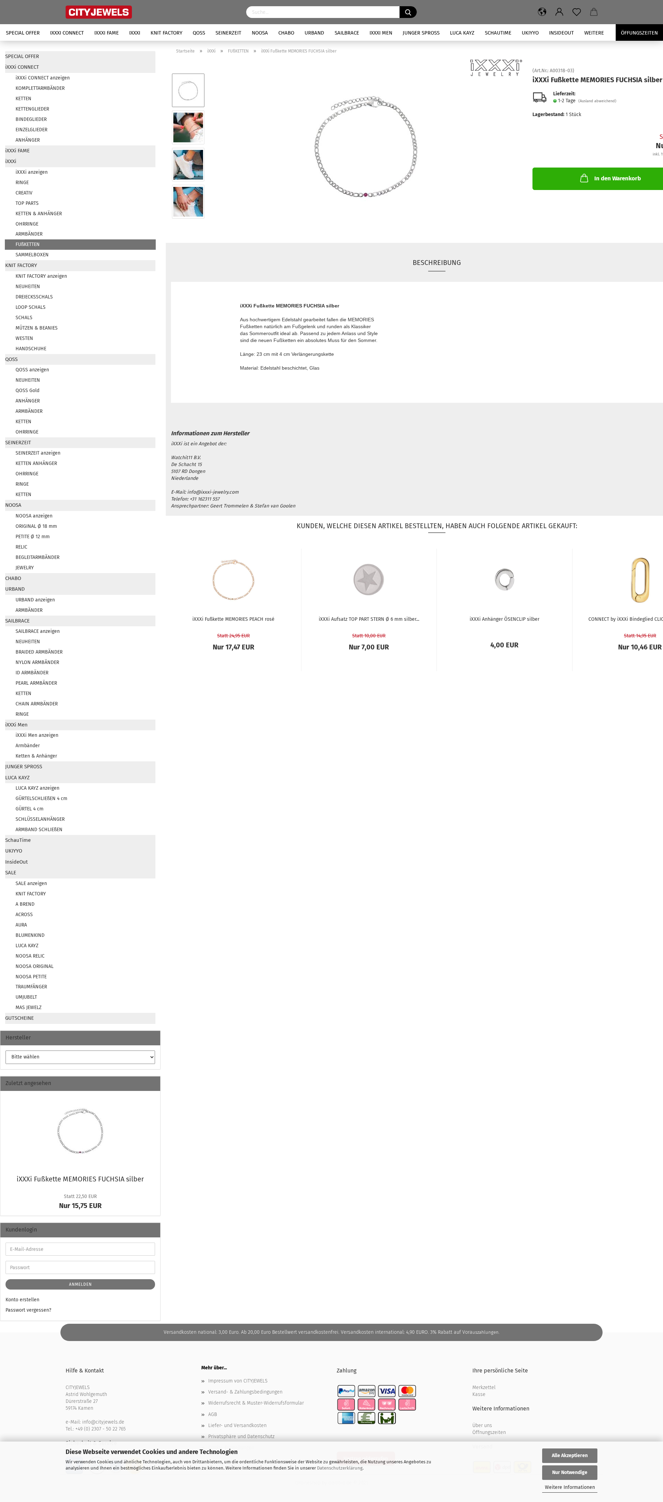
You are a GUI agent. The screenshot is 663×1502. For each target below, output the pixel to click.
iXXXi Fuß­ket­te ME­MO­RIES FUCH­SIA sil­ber (80, 1179)
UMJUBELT (26, 997)
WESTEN (24, 338)
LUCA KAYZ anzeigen (37, 788)
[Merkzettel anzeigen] (576, 12)
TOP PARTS (27, 203)
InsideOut (561, 33)
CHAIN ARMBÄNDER (37, 704)
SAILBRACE (347, 33)
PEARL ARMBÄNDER (36, 683)
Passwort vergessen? (28, 1310)
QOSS (199, 33)
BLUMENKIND (30, 935)
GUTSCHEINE (19, 1018)
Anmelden (80, 1284)
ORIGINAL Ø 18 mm (36, 526)
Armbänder (28, 746)
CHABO (286, 33)
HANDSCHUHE (31, 349)
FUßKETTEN (28, 244)
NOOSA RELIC (30, 956)
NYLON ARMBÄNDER (37, 662)
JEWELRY (25, 568)
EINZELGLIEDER (31, 130)
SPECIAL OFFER (23, 33)
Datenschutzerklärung (340, 1468)
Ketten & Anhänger (36, 756)
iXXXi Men (380, 33)
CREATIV (24, 193)
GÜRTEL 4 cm (30, 809)
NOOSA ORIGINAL (35, 966)
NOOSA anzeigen (34, 516)
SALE (10, 872)
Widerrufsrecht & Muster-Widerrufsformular (256, 1403)
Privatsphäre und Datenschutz (241, 1436)
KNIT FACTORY (166, 33)
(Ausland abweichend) (597, 101)
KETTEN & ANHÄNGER (39, 214)
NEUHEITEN (28, 286)
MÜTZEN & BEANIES (37, 328)
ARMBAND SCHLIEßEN (39, 830)
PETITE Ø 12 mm (33, 537)
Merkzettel (484, 1387)
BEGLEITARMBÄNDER (37, 557)
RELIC (21, 547)
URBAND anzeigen (35, 600)
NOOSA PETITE (31, 977)
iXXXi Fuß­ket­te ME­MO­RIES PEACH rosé (233, 619)
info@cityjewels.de (103, 1422)
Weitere (594, 33)
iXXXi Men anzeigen (37, 735)
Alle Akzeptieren (570, 1455)
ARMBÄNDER (29, 234)
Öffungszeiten (639, 33)
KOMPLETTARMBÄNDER (40, 88)
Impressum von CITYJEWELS (238, 1381)
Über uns (482, 1425)
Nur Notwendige (569, 1472)
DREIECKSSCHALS (34, 297)
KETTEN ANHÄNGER (36, 463)
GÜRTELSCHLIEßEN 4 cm (41, 798)
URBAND (314, 33)
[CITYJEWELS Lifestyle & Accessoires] (151, 12)
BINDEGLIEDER (31, 119)
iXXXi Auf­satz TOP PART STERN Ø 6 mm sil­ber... (369, 619)
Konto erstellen (22, 1300)
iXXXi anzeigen (32, 172)
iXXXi (134, 33)
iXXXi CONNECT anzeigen (43, 78)
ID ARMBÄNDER (32, 673)
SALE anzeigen (31, 883)
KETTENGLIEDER (32, 109)
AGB (212, 1414)
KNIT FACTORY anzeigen (41, 276)
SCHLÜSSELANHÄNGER (40, 819)
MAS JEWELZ (28, 1007)
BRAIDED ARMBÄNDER (39, 652)
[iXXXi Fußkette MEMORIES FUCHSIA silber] (366, 146)
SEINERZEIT (228, 33)
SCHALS (24, 318)
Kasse (479, 1394)
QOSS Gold (27, 390)
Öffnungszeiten (489, 1432)
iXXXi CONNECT (67, 33)
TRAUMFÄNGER (31, 987)
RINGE (22, 183)
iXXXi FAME (106, 33)
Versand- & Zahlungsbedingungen (245, 1392)
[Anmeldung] (559, 12)
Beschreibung (437, 262)
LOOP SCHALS (31, 307)
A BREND (25, 904)
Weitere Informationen (570, 1487)
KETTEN (23, 99)
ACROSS (24, 915)
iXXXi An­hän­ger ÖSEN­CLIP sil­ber (504, 619)
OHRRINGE (27, 224)
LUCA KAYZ (462, 33)
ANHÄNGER (28, 140)
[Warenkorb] (594, 12)
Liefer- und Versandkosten (237, 1425)
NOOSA (260, 33)
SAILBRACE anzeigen (38, 631)
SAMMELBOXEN (32, 255)
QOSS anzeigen (32, 370)
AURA (21, 925)
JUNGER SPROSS (421, 33)
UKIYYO (530, 33)
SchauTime (498, 33)
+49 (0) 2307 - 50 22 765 (100, 1429)
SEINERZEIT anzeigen (38, 453)
